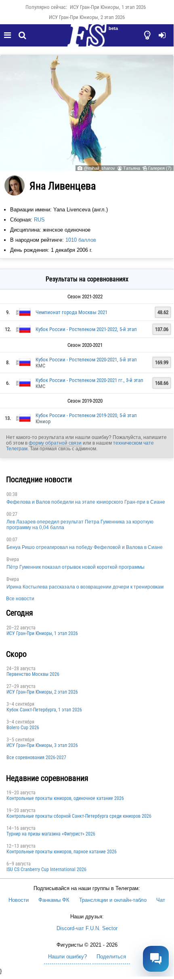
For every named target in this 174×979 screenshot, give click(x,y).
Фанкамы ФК (53, 900)
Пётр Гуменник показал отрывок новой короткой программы (75, 567)
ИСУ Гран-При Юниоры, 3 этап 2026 (42, 745)
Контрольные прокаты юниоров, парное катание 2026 (61, 852)
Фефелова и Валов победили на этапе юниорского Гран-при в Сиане (85, 502)
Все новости (20, 598)
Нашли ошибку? (67, 957)
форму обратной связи (55, 443)
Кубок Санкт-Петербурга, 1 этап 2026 (44, 710)
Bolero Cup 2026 (22, 727)
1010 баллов (80, 240)
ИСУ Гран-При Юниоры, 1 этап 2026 (108, 7)
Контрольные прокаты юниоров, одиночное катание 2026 (65, 798)
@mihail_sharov (99, 168)
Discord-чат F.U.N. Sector (87, 928)
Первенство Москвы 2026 (32, 674)
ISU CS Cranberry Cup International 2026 (46, 869)
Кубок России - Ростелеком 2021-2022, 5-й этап (86, 329)
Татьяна (131, 168)
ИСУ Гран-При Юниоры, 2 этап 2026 (87, 17)
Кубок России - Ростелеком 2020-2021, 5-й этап (86, 360)
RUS (39, 220)
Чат (160, 900)
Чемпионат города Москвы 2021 (71, 312)
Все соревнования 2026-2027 (36, 757)
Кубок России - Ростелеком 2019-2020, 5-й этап (86, 415)
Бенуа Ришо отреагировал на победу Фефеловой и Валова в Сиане (84, 547)
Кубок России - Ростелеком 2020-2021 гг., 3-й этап (89, 380)
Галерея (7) (160, 168)
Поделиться (111, 957)
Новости (18, 900)
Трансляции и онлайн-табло (113, 900)
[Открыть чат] (156, 959)
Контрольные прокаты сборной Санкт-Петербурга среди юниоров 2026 (78, 816)
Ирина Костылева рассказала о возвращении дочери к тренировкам (85, 587)
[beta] (87, 40)
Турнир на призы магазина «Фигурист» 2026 (50, 834)
